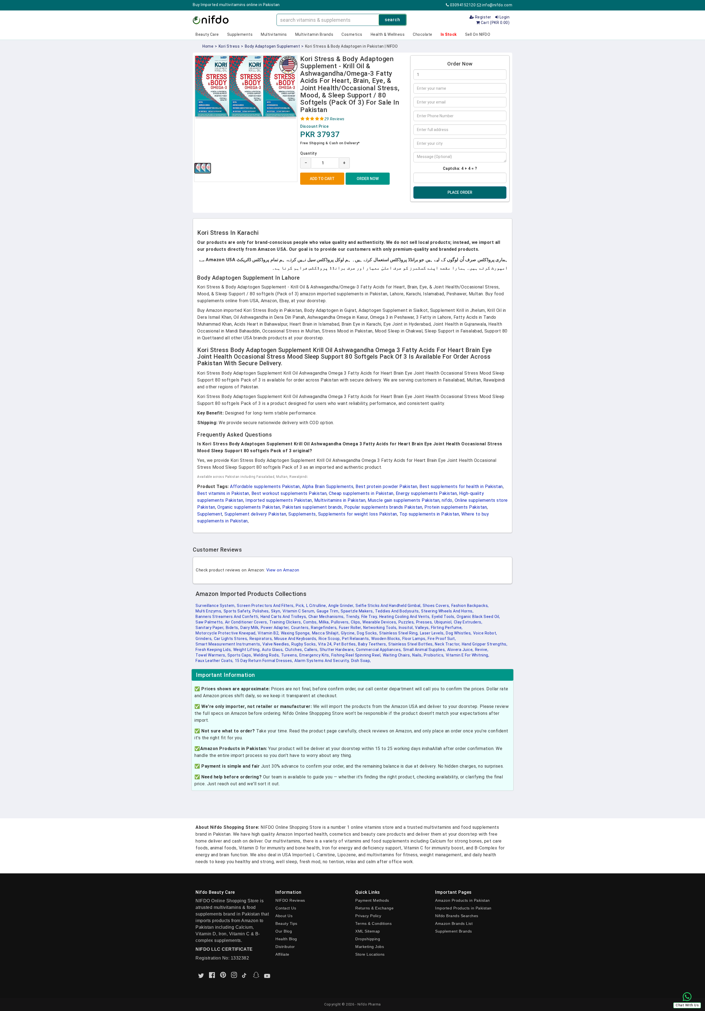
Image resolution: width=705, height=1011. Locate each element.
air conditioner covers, (246, 622)
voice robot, (485, 633)
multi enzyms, (209, 611)
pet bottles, (345, 644)
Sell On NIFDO (477, 34)
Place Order (460, 192)
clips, (356, 622)
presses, (424, 622)
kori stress (229, 46)
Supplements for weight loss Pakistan (357, 514)
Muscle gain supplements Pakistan (404, 500)
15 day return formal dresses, (264, 660)
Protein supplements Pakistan (455, 507)
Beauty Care (207, 34)
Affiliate (282, 954)
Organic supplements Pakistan (248, 507)
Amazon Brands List (454, 923)
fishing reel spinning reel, (356, 655)
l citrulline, (316, 605)
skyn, (276, 611)
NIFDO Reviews (290, 900)
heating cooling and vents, (404, 616)
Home (207, 46)
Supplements (240, 34)
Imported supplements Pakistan (278, 500)
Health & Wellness (388, 34)
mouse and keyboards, (295, 638)
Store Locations (370, 954)
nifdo (447, 500)
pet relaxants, (356, 638)
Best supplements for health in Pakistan (461, 486)
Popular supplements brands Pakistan (383, 507)
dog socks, (367, 633)
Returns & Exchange (374, 908)
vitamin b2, (269, 633)
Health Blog (286, 939)
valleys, (422, 627)
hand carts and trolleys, (284, 616)
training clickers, (285, 622)
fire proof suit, (442, 638)
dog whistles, (459, 633)
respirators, (261, 638)
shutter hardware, (337, 649)
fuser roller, (350, 627)
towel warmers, (211, 655)
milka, (324, 622)
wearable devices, (379, 622)
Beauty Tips (286, 923)
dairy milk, (249, 627)
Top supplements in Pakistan (429, 514)
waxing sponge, (296, 633)
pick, (300, 605)
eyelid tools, (443, 616)
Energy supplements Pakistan (426, 493)
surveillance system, (215, 605)
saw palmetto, (210, 622)
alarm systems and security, (322, 660)
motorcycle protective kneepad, (226, 633)
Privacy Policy (368, 916)
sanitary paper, (210, 627)
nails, (417, 655)
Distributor (285, 946)
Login (503, 17)
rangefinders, (324, 627)
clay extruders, (468, 622)
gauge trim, (328, 611)
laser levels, (432, 633)
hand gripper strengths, (485, 644)
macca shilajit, (326, 633)
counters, (300, 627)
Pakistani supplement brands (312, 507)
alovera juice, (460, 649)
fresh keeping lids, (214, 649)
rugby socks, (304, 644)
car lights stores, (231, 638)
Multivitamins (274, 34)
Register (482, 17)
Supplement (209, 514)
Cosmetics (351, 34)
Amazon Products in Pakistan (462, 900)
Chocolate (422, 34)
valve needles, (276, 644)
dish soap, (361, 660)
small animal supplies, (424, 649)
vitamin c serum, (299, 611)
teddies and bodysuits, (397, 611)
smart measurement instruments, (228, 644)
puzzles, (406, 622)
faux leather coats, (215, 660)
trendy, (353, 616)
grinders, (204, 638)
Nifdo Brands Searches (456, 916)
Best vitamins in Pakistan (223, 493)
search (392, 19)
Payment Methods (372, 900)
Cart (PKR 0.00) (494, 22)
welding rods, (266, 655)
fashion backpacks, (470, 605)
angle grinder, (341, 605)
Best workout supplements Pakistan (289, 493)
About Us (283, 916)
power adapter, (275, 627)
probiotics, (434, 655)
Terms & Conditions (373, 923)
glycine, (348, 633)
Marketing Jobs (369, 946)
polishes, (261, 611)
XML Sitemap (367, 931)
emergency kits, (314, 655)
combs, (310, 622)
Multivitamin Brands (314, 34)
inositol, (406, 627)
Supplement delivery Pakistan (255, 514)
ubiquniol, (443, 622)
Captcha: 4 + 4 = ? (460, 168)
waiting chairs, (397, 655)
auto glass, (273, 649)
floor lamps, (414, 638)
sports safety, (237, 611)
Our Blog (283, 931)
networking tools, (380, 627)
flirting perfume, (447, 627)
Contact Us (285, 908)
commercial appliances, (379, 649)
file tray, (369, 616)
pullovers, (340, 622)
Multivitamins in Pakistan (340, 500)
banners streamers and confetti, (227, 616)
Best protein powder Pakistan (386, 486)
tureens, (289, 655)
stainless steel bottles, (410, 644)
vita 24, (325, 644)
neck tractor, (447, 644)
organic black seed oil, (478, 616)
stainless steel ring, (399, 633)
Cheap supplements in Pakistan (361, 493)
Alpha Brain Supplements (328, 486)
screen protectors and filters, (265, 605)
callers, (311, 649)
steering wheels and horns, (447, 611)
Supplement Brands (453, 931)
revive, (482, 649)
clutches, (294, 649)
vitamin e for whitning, (467, 655)
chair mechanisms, (326, 616)
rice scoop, (330, 638)
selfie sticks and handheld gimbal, (388, 605)
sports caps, (239, 655)
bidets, (232, 627)
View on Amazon (282, 570)
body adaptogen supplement (272, 46)
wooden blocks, (386, 638)
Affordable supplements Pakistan (265, 486)
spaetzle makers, (357, 611)
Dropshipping (367, 939)
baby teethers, (372, 644)
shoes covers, (436, 605)
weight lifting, (247, 649)
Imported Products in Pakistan (463, 908)
